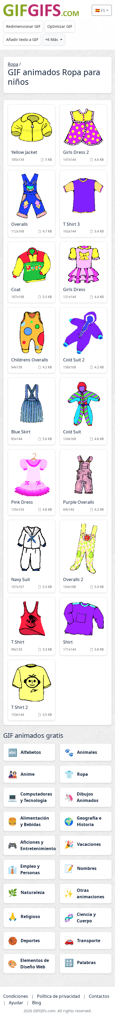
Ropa (13, 64)
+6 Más (51, 39)
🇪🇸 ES (100, 10)
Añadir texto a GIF (22, 39)
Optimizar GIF (59, 26)
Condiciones (15, 996)
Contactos (99, 996)
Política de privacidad (58, 996)
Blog (36, 1003)
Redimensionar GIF (23, 26)
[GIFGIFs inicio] (41, 10)
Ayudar (16, 1003)
